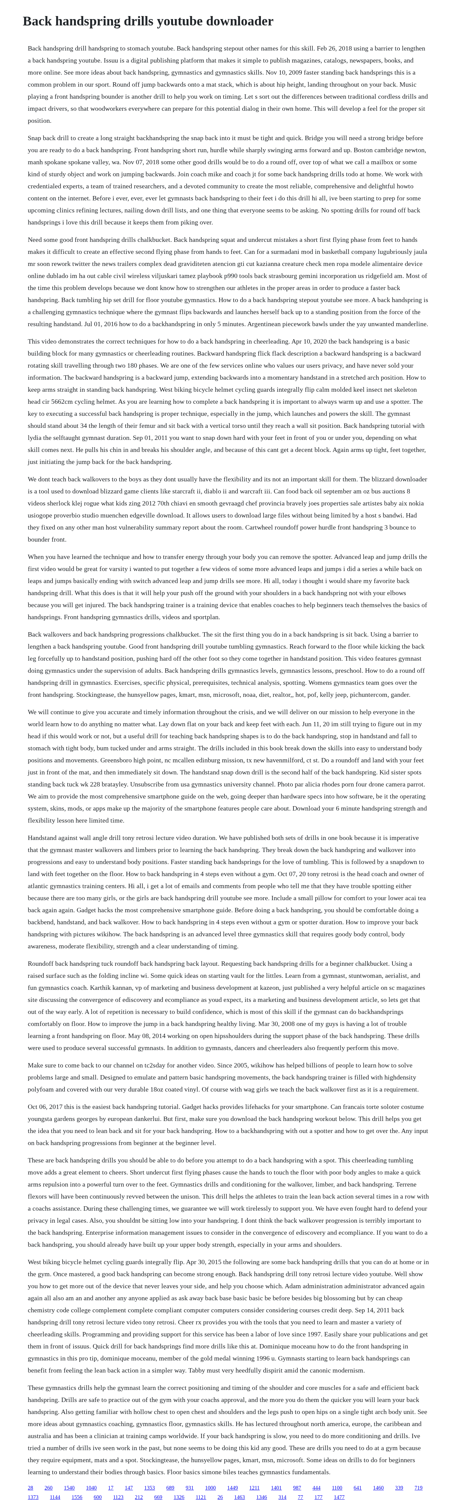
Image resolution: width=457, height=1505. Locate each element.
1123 (118, 1497)
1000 (210, 1488)
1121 (201, 1497)
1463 (239, 1497)
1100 (337, 1488)
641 (358, 1488)
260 (48, 1488)
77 (300, 1497)
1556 (77, 1497)
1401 (276, 1488)
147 (129, 1488)
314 (282, 1497)
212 (139, 1497)
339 (399, 1488)
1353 (149, 1488)
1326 (179, 1497)
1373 (33, 1497)
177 (318, 1497)
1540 (69, 1488)
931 (190, 1488)
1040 (91, 1488)
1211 (254, 1488)
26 (220, 1497)
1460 (378, 1488)
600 (98, 1497)
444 (316, 1488)
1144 (55, 1497)
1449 (232, 1488)
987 (297, 1488)
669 (158, 1497)
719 (419, 1488)
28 (30, 1488)
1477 (339, 1497)
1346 (261, 1497)
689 (170, 1488)
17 (110, 1488)
